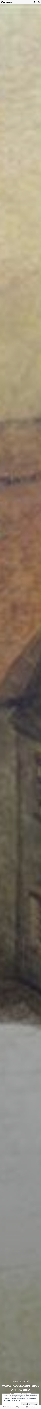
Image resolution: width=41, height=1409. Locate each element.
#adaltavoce (17, 1381)
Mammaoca (6, 2)
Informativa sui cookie (13, 1400)
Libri (26, 1381)
